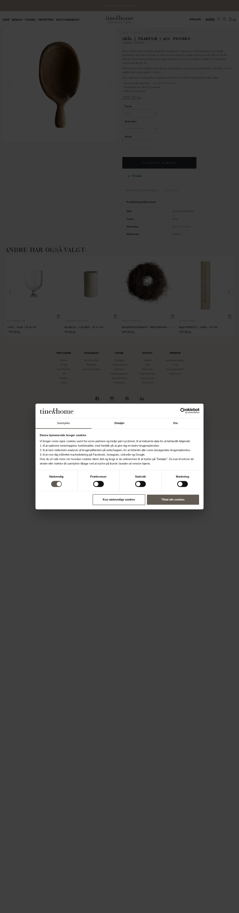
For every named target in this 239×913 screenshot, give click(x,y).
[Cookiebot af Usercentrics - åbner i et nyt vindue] (183, 411)
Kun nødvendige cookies (119, 499)
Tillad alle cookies (172, 499)
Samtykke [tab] (63, 423)
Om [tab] (175, 423)
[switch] (98, 484)
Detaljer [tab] (119, 423)
